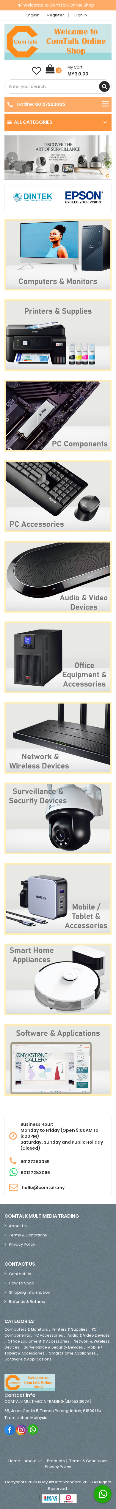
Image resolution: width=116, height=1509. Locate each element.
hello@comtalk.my (43, 1187)
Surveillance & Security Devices (53, 1347)
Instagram (21, 1429)
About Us (18, 1226)
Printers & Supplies (69, 1329)
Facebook (9, 1429)
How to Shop (21, 1283)
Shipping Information (29, 1292)
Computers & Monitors (26, 1329)
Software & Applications (27, 1359)
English (33, 15)
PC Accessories (49, 1335)
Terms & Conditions (28, 1235)
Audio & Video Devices (89, 1335)
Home (14, 1461)
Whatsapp (33, 1429)
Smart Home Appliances (72, 1353)
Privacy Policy (22, 1244)
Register (55, 15)
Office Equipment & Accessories (38, 1341)
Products (56, 1461)
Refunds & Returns (27, 1301)
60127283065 (50, 104)
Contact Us (20, 1274)
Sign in (80, 15)
